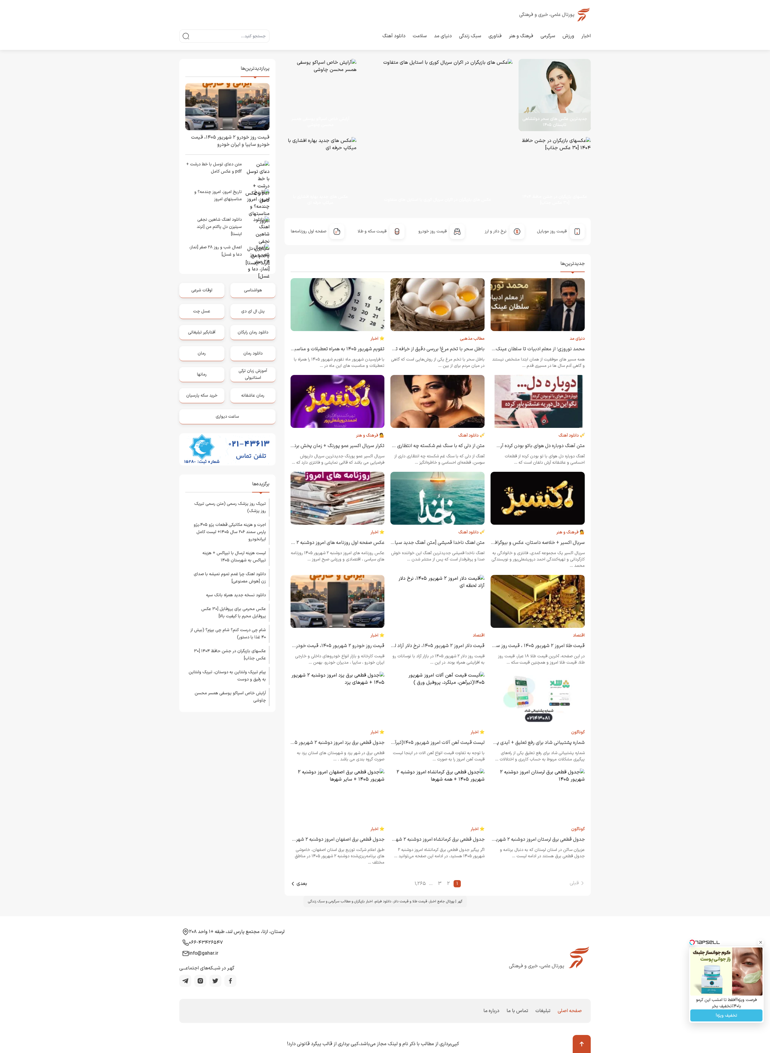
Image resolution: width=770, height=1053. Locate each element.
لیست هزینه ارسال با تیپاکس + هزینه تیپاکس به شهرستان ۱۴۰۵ (234, 556)
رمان (202, 353)
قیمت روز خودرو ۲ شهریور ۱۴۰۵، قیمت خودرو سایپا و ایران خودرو (319, 645)
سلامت (420, 36)
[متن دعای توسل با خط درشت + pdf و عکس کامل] (257, 173)
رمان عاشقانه (252, 395)
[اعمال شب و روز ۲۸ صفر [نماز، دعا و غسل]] (257, 256)
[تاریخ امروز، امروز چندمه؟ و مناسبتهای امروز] (257, 201)
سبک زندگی (470, 36)
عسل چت (201, 311)
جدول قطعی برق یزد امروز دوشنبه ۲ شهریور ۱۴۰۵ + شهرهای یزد (321, 742)
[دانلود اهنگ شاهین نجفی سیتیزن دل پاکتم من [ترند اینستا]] (257, 228)
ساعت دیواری (227, 416)
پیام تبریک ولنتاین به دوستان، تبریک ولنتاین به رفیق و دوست (227, 676)
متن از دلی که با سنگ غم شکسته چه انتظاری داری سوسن (428, 446)
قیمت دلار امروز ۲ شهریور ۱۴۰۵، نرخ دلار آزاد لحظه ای (432, 645)
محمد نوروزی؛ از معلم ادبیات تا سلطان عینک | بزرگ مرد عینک (524, 349)
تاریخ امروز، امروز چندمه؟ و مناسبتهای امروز (218, 195)
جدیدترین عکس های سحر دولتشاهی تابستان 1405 (554, 122)
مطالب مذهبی (472, 339)
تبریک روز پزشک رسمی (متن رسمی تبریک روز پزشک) (230, 507)
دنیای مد (443, 36)
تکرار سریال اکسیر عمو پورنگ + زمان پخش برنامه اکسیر (330, 446)
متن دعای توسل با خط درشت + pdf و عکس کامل (214, 168)
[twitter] (215, 981)
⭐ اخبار (377, 339)
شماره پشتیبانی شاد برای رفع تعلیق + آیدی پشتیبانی (533, 742)
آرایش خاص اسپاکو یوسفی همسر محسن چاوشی (320, 122)
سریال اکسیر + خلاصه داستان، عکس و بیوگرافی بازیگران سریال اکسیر (517, 542)
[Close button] (761, 942)
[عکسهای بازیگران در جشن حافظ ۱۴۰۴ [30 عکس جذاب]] (552, 173)
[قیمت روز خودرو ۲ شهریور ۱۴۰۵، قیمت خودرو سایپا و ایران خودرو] (227, 106)
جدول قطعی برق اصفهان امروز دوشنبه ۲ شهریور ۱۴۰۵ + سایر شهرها (317, 839)
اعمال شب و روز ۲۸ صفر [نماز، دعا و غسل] (215, 251)
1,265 (420, 883)
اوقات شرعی (201, 290)
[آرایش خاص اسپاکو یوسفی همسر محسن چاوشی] (321, 95)
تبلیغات (542, 1011)
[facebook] (230, 981)
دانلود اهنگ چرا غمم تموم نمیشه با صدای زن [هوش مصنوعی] (230, 578)
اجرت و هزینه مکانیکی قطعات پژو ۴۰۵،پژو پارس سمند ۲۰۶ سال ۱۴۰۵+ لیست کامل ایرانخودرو (230, 532)
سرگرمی (548, 36)
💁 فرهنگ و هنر (370, 435)
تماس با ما (517, 1011)
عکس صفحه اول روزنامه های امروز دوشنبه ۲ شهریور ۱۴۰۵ (326, 542)
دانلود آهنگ (393, 36)
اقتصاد (579, 635)
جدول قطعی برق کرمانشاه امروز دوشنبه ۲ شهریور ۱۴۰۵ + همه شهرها (417, 839)
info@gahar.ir (203, 953)
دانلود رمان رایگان (253, 332)
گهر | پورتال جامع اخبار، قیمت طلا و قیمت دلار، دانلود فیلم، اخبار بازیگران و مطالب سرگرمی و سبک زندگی (385, 901)
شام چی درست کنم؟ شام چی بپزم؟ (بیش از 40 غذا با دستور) (228, 633)
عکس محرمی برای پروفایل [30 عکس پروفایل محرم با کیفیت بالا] (233, 612)
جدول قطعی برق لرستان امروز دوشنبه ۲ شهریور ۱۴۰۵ (532, 839)
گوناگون (578, 732)
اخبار (586, 36)
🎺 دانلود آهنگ (572, 435)
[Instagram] (200, 981)
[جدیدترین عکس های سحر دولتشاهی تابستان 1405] (555, 95)
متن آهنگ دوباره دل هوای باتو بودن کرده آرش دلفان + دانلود (525, 446)
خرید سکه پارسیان (201, 395)
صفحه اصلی (570, 1011)
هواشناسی (253, 290)
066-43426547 (206, 942)
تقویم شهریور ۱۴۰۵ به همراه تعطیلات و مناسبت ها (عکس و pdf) (320, 349)
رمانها (202, 374)
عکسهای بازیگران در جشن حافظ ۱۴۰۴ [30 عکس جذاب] (554, 200)
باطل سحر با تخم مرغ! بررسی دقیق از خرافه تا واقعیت (431, 349)
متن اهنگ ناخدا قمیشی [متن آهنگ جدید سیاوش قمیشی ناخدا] (421, 542)
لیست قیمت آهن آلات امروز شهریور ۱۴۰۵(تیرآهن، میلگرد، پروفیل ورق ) (414, 742)
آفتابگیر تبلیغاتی (201, 332)
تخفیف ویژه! (726, 1015)
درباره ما (491, 1011)
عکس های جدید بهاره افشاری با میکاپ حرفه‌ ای (320, 200)
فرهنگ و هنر (521, 36)
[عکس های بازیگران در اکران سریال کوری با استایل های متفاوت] (431, 134)
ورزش (568, 36)
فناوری (495, 36)
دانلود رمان (253, 353)
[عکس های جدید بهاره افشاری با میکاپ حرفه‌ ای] (317, 173)
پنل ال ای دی (253, 311)
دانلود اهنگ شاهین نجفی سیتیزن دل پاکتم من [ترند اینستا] (219, 226)
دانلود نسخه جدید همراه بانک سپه (236, 595)
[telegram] (185, 981)
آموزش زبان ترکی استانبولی (253, 374)
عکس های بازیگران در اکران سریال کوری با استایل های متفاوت (437, 200)
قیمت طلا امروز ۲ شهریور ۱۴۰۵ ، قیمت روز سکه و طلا (532, 645)
